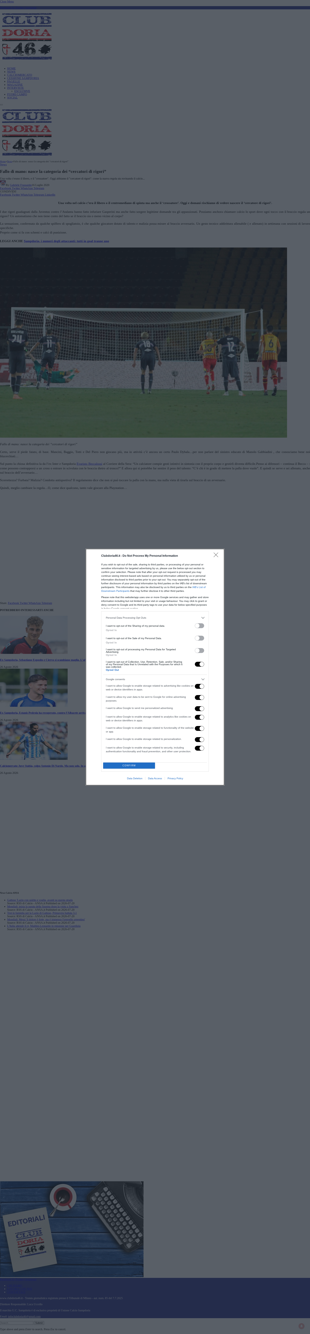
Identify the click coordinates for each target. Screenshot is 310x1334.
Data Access (155, 778)
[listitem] (155, 618)
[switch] (199, 625)
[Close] (217, 556)
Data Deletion (134, 778)
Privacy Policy (175, 778)
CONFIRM (129, 765)
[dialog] (155, 667)
